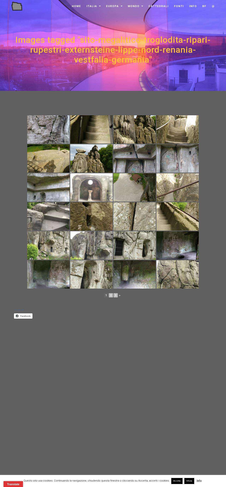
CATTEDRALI (158, 6)
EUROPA (112, 6)
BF (204, 6)
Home (76, 6)
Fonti (179, 6)
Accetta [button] (176, 481)
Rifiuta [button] (189, 481)
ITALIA (92, 6)
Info (193, 6)
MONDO (133, 6)
